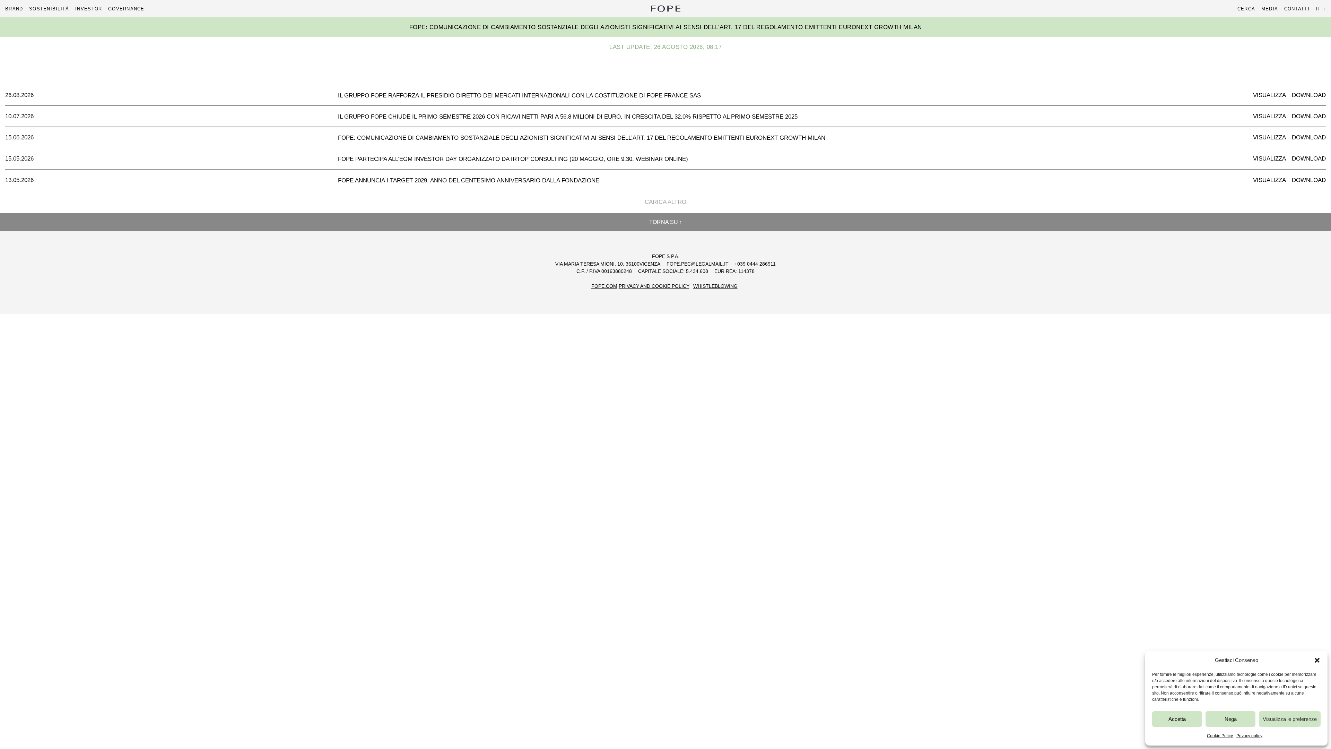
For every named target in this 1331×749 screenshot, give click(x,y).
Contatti (1297, 8)
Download (1309, 95)
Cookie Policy (1220, 735)
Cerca (1246, 8)
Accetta (1177, 719)
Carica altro (665, 202)
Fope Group (665, 8)
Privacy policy (1249, 735)
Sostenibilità (49, 8)
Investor (88, 8)
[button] (1317, 660)
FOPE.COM (604, 286)
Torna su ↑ (665, 222)
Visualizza (1269, 95)
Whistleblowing (715, 286)
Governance (126, 8)
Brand (14, 8)
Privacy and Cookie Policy (654, 286)
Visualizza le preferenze (1290, 719)
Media (1269, 8)
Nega (1231, 719)
